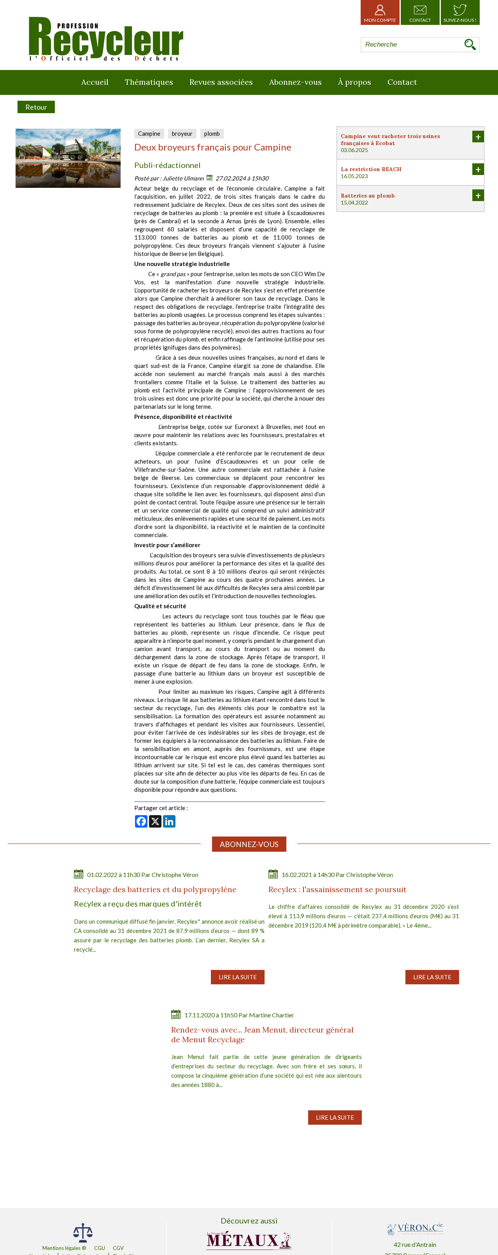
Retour (36, 107)
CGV (118, 1248)
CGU (99, 1248)
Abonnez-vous (295, 82)
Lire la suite (238, 976)
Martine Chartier (271, 1015)
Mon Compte (380, 20)
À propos (354, 82)
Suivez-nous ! (460, 20)
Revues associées (221, 82)
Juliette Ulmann (183, 178)
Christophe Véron (175, 874)
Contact (420, 20)
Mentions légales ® (64, 1248)
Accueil (95, 82)
